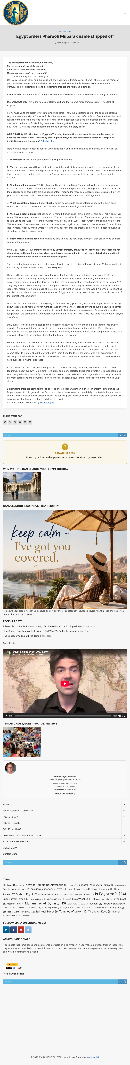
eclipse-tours (120, 885)
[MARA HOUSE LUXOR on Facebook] (13, 929)
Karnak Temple (19, 898)
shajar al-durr (69, 908)
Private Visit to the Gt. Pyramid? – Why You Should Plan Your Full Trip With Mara (44, 626)
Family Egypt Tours (79, 889)
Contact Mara (10, 854)
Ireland (90, 895)
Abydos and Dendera (14, 885)
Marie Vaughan (62, 43)
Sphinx (31, 912)
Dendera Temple (103, 884)
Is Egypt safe (110, 894)
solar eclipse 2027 (86, 907)
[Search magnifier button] (125, 435)
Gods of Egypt (26, 894)
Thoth (116, 912)
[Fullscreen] (123, 716)
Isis (5, 899)
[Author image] (51, 42)
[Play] (6, 716)
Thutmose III (9, 916)
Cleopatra (84, 884)
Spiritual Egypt (47, 911)
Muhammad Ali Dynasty (45, 903)
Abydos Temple (38, 884)
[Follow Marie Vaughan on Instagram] (15, 422)
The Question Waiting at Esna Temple (22, 636)
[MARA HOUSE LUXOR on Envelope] (28, 929)
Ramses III (35, 907)
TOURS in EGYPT (12, 817)
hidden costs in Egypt (74, 894)
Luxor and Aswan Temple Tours (44, 899)
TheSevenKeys (100, 911)
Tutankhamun (23, 916)
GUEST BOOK (10, 848)
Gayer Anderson (102, 889)
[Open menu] (124, 13)
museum (95, 903)
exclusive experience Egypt (48, 888)
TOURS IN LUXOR (12, 829)
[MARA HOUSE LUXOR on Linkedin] (6, 929)
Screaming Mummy (52, 907)
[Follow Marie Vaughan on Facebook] (5, 422)
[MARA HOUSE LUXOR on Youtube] (21, 929)
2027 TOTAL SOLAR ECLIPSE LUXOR (22, 835)
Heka (58, 894)
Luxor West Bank (83, 898)
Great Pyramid (46, 894)
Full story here (48, 141)
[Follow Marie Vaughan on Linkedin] (25, 422)
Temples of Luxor (73, 911)
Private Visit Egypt (114, 903)
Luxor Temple (65, 899)
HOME (6, 804)
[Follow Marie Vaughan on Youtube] (20, 422)
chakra (72, 885)
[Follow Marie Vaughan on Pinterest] (30, 422)
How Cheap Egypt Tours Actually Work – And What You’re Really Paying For (41, 631)
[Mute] (119, 716)
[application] (65, 683)
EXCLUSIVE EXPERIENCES (16, 841)
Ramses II (23, 908)
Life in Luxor (65, 31)
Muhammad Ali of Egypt (77, 904)
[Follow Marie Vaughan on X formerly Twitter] (10, 422)
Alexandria (58, 884)
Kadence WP (93, 1057)
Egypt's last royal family (16, 889)
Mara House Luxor (105, 899)
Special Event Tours (17, 912)
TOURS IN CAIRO (11, 823)
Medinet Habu (15, 903)
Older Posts (9, 643)
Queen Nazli (10, 907)
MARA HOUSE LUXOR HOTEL (18, 810)
